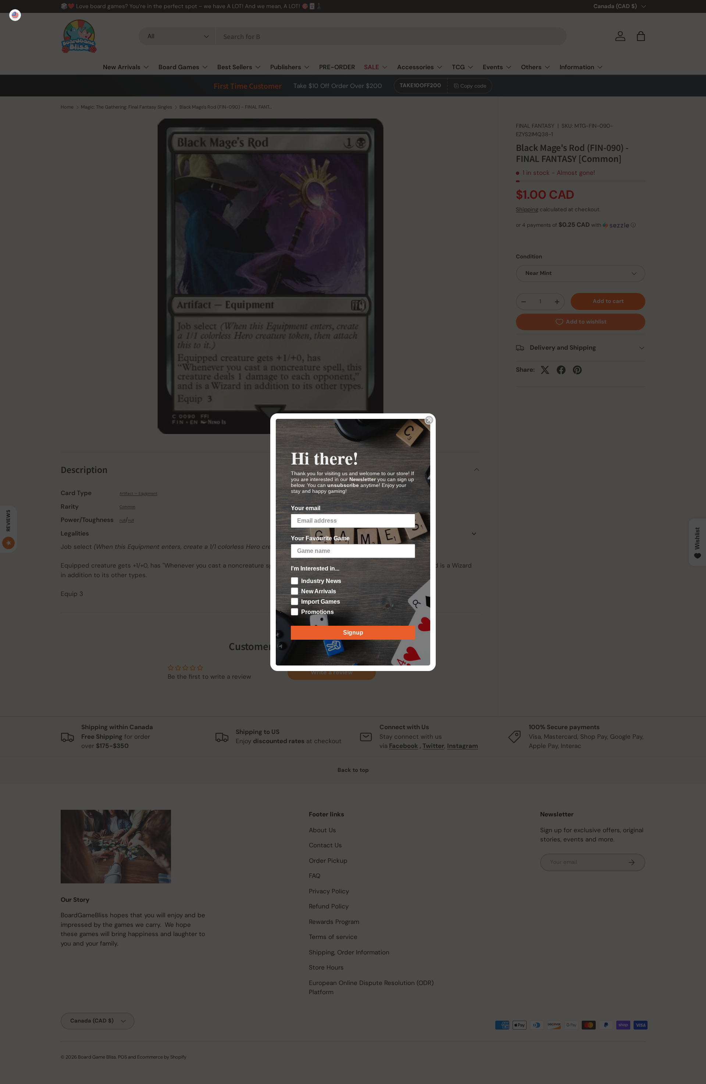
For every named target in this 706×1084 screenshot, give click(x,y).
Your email (305, 508)
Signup (353, 632)
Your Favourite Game (320, 538)
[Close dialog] (429, 420)
